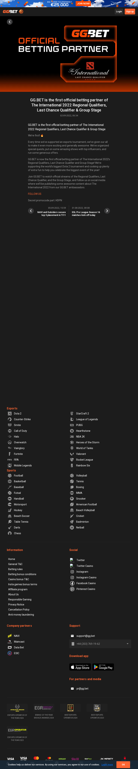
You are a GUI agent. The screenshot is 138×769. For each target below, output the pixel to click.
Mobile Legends (23, 465)
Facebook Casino (86, 583)
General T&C (15, 564)
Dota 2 (17, 413)
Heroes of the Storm (87, 442)
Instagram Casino (86, 577)
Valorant (81, 453)
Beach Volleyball (85, 510)
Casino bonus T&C (18, 579)
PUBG (79, 425)
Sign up (130, 11)
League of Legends (87, 419)
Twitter (81, 560)
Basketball (20, 481)
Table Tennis (21, 521)
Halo (16, 436)
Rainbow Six (83, 465)
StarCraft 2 (82, 413)
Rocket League (84, 459)
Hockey (18, 510)
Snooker (81, 498)
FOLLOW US (34, 193)
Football (18, 475)
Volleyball (81, 475)
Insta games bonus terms (22, 584)
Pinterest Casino (86, 589)
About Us (13, 594)
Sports (11, 470)
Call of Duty (20, 430)
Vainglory (19, 448)
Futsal (17, 492)
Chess (17, 533)
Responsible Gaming (19, 599)
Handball (19, 498)
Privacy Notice (16, 604)
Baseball (19, 487)
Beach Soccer (22, 516)
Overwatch (20, 442)
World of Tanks (84, 448)
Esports (12, 408)
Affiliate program (17, 589)
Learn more (107, 764)
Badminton (82, 521)
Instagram (82, 571)
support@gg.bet (86, 635)
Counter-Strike (22, 419)
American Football (86, 504)
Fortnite (18, 453)
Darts (17, 527)
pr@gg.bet (82, 688)
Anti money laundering (21, 614)
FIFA (16, 459)
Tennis (80, 481)
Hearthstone (83, 430)
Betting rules (15, 569)
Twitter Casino (85, 565)
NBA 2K (80, 436)
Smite (17, 425)
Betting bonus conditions (22, 574)
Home (11, 559)
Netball (80, 527)
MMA (79, 492)
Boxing (80, 487)
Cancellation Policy (18, 609)
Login (119, 11)
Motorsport (20, 504)
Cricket (80, 516)
